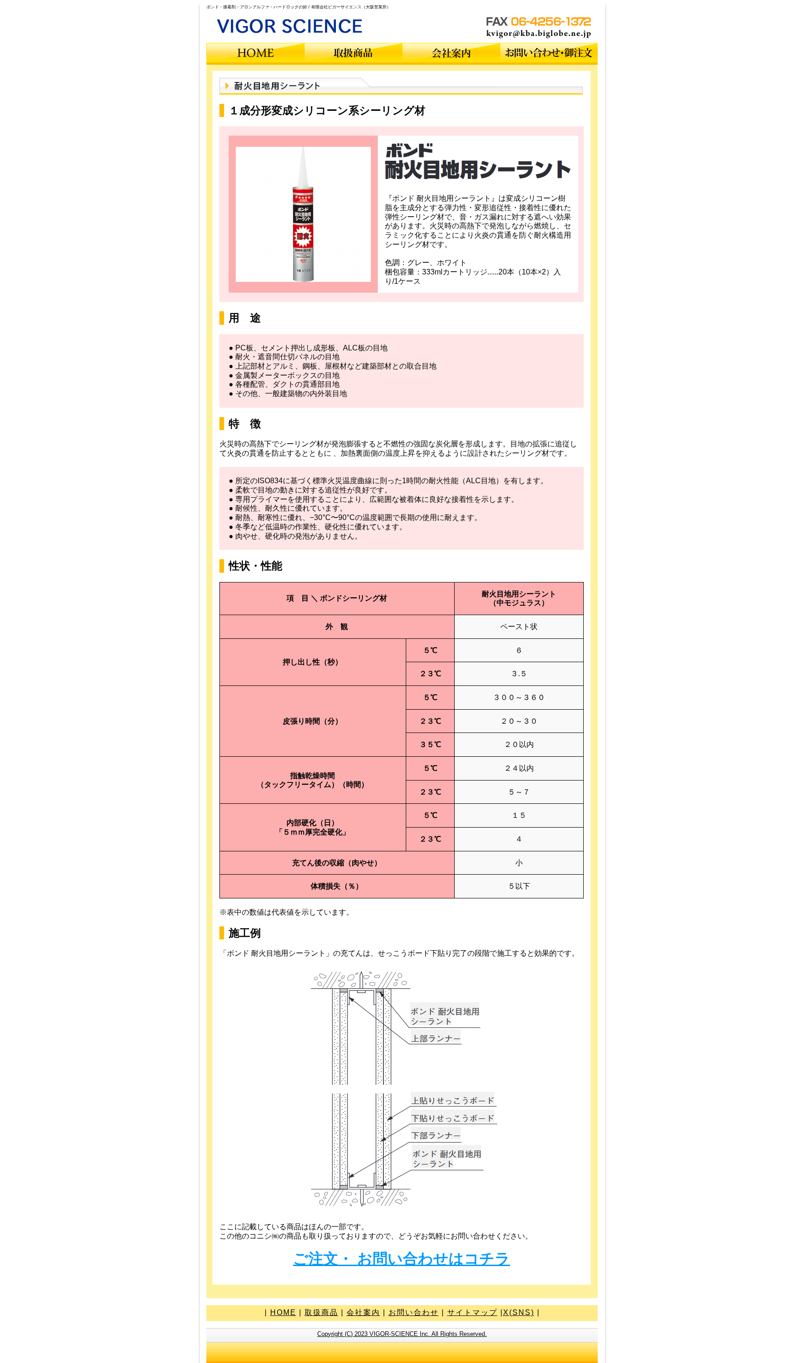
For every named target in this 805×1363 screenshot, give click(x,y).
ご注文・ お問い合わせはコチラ (401, 1258)
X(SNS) (518, 1312)
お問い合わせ (414, 1312)
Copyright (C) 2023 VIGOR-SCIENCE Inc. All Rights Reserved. (402, 1333)
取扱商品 (321, 1312)
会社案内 (363, 1312)
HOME (283, 1312)
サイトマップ (472, 1312)
